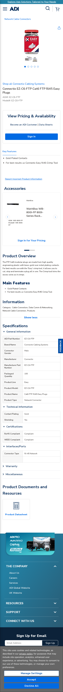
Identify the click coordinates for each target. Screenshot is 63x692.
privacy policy (25, 653)
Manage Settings (31, 673)
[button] (60, 346)
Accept (31, 679)
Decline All (32, 686)
